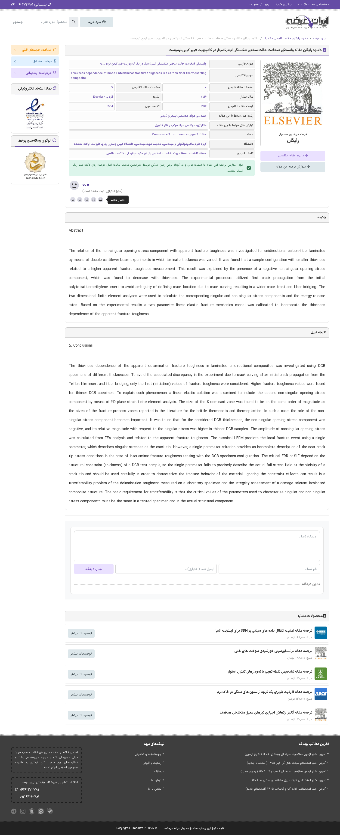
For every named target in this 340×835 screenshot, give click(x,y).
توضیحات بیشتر (81, 633)
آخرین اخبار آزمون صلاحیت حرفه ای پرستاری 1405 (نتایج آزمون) (285, 754)
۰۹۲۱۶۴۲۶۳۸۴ (29, 797)
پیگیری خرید (283, 4)
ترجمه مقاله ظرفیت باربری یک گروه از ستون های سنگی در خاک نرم (264, 692)
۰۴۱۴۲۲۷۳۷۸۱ (29, 789)
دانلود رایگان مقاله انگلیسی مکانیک (285, 38)
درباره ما (156, 780)
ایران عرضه (319, 38)
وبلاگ (157, 771)
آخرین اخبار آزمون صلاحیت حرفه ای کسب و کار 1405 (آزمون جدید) (283, 771)
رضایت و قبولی (152, 763)
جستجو (18, 22)
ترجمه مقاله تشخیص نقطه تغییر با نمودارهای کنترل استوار (270, 671)
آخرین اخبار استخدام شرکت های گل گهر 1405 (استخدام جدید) (286, 763)
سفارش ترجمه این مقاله (291, 167)
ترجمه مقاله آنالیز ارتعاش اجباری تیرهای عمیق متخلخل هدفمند (265, 712)
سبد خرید (95, 22)
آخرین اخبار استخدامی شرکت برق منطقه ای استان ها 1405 (289, 780)
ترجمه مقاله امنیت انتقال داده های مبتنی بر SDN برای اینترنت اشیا (264, 630)
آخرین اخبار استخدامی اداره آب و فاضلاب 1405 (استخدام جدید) (285, 789)
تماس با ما (154, 789)
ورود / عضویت (259, 4)
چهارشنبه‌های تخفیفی (148, 754)
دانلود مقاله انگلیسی (291, 155)
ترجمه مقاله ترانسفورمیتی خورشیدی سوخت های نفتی (273, 651)
